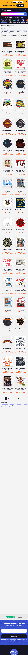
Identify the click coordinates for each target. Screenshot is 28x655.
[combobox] (12, 14)
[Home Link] (9, 10)
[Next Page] (25, 398)
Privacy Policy (17, 639)
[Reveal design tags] (11, 48)
